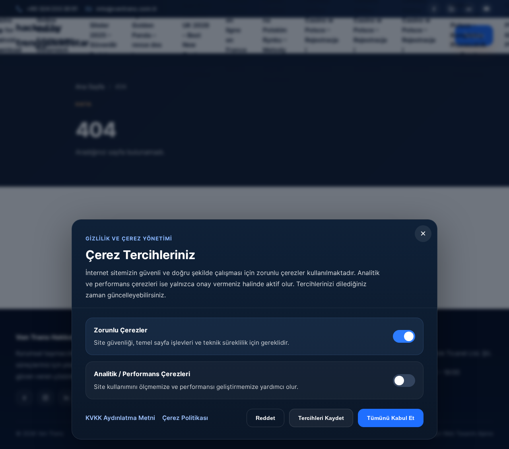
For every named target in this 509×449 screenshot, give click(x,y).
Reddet (265, 418)
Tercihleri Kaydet (321, 418)
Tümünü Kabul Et (390, 418)
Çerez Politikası (185, 418)
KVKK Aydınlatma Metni (120, 418)
